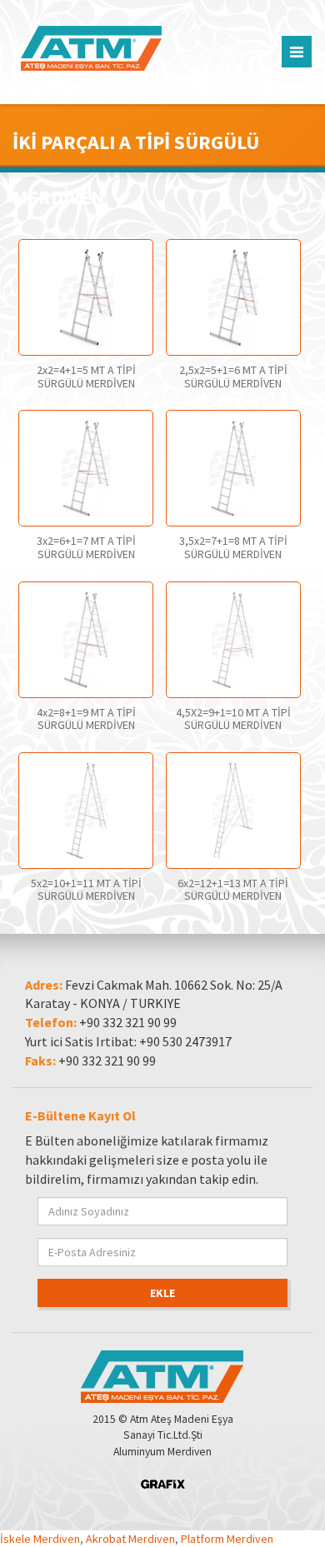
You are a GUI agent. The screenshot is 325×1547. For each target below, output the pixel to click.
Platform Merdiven (227, 1538)
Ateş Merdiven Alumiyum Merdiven (114, 49)
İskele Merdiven (40, 1538)
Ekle (162, 1292)
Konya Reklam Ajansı (163, 1484)
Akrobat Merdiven (130, 1538)
